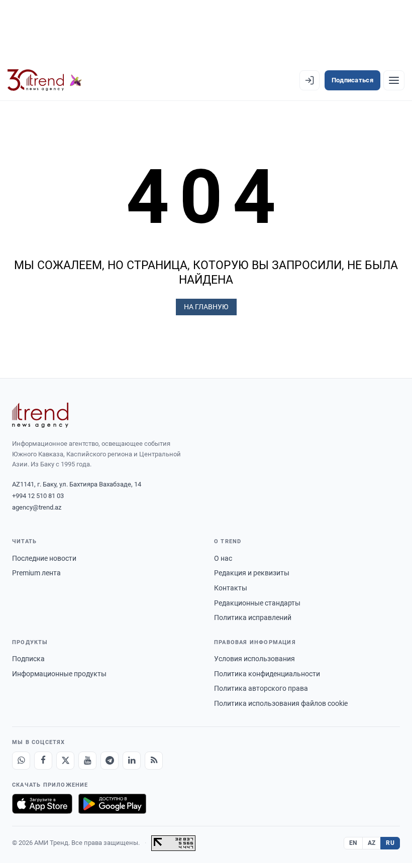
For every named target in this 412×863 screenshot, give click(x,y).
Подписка (28, 659)
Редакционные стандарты (257, 603)
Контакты (230, 588)
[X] (65, 761)
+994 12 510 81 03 (38, 496)
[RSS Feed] (154, 761)
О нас (223, 558)
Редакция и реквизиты (251, 573)
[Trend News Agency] (40, 415)
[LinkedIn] (132, 761)
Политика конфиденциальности (267, 674)
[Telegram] (109, 761)
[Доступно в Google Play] (112, 804)
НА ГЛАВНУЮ (206, 307)
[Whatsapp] (21, 761)
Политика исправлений (252, 617)
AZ (372, 842)
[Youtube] (87, 761)
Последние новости (44, 558)
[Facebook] (43, 761)
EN (353, 842)
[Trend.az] (45, 80)
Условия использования (254, 659)
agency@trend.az (36, 507)
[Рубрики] (393, 80)
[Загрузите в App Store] (42, 804)
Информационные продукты (59, 674)
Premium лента (36, 573)
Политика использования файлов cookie (281, 703)
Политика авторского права (261, 688)
